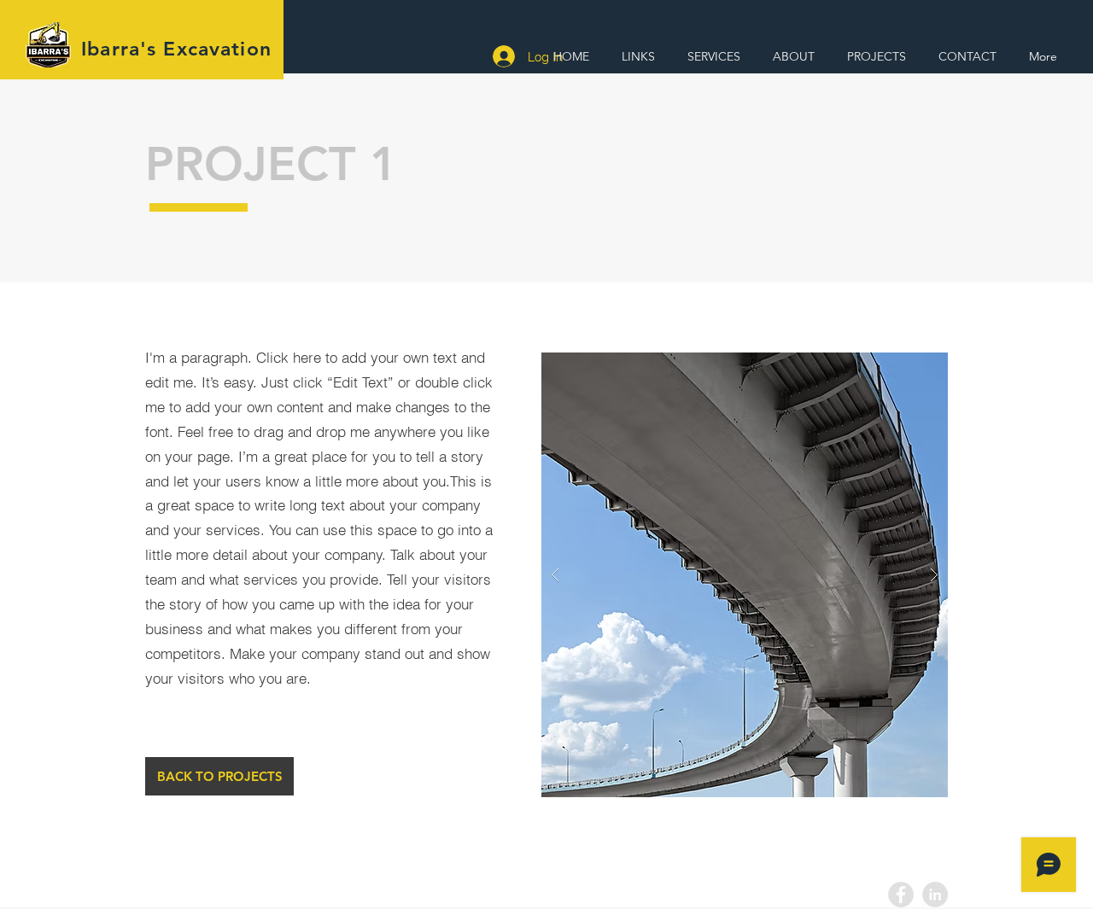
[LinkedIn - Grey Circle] (935, 894)
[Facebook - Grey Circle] (901, 894)
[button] (642, 57)
